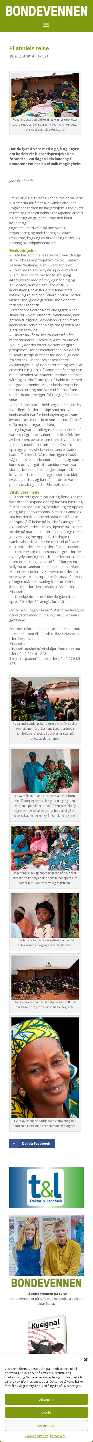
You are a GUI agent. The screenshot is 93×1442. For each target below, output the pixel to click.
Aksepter (46, 1399)
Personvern (58, 1436)
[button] (85, 1359)
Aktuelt (43, 56)
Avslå (46, 1412)
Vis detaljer (46, 1425)
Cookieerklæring (36, 1436)
